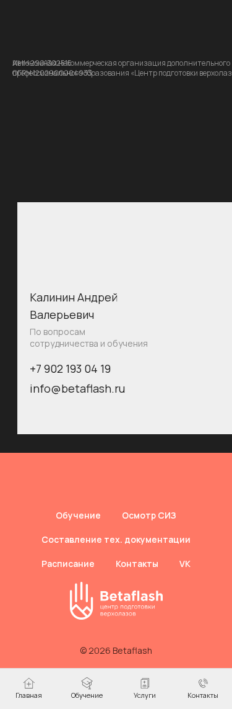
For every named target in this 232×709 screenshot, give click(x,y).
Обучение (78, 515)
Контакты (137, 563)
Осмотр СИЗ (149, 515)
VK (185, 563)
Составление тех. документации (116, 539)
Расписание (68, 563)
